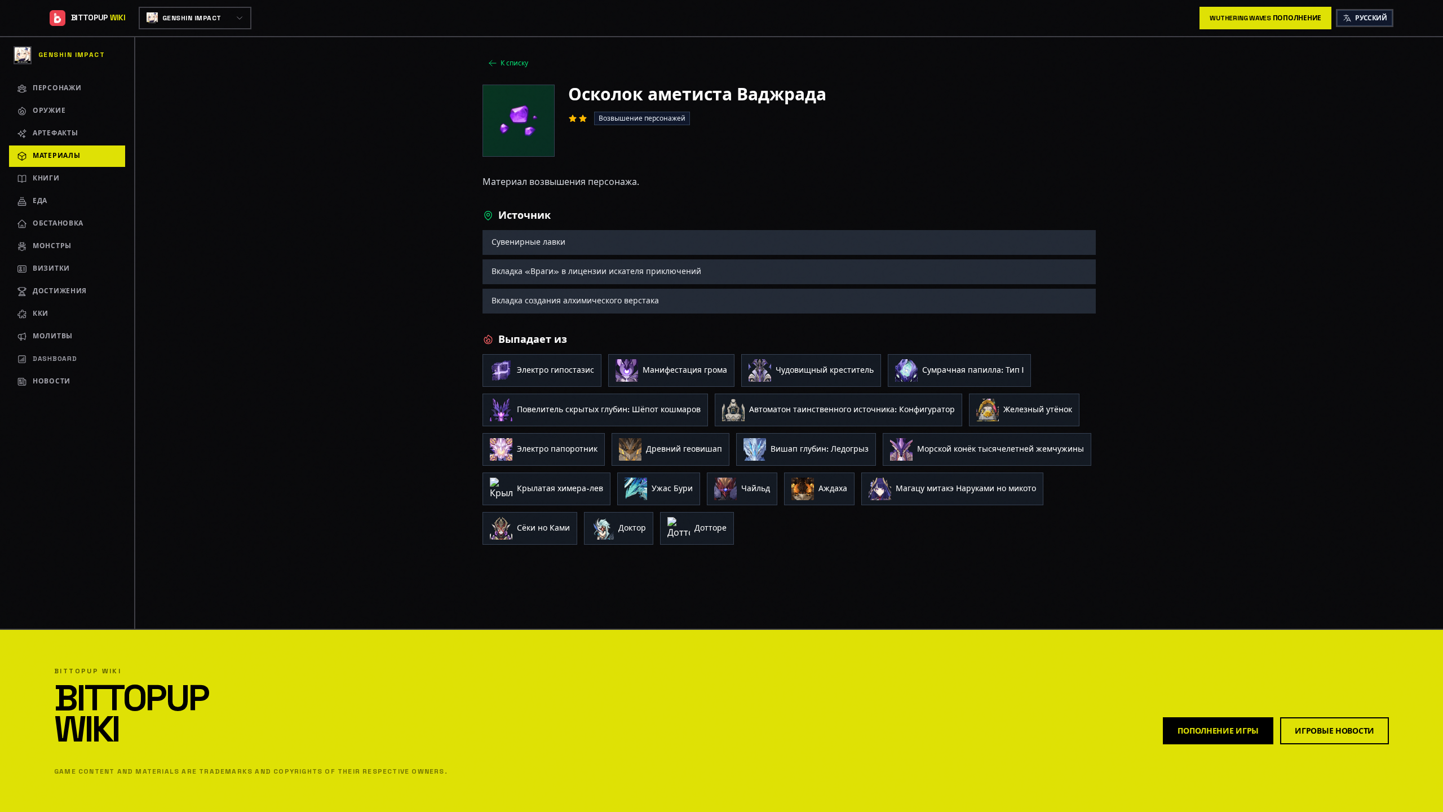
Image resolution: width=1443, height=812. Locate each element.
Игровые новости (1334, 731)
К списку (514, 63)
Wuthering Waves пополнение (1265, 18)
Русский (1371, 18)
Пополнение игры (1218, 731)
